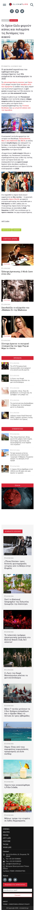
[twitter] (22, 11)
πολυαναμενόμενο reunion (14, 82)
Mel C (3, 141)
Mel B (23, 141)
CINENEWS (16, 230)
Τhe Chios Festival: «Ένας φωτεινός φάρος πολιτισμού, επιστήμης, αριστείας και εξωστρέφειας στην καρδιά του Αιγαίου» (21, 440)
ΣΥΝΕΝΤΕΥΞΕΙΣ (17, 429)
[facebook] (12, 11)
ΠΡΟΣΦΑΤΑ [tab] (17, 358)
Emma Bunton (24, 138)
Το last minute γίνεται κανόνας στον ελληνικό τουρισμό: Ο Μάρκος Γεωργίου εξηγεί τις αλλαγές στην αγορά (21, 456)
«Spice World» (14, 199)
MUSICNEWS (6, 230)
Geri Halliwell (12, 141)
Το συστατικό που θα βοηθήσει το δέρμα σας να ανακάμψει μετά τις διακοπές (21, 405)
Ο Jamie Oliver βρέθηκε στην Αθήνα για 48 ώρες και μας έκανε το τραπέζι (21, 471)
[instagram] (17, 11)
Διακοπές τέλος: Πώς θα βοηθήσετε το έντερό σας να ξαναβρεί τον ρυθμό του (21, 393)
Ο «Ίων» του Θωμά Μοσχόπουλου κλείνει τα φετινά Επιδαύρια (19, 380)
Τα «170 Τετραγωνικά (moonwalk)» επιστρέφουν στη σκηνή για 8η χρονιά (20, 368)
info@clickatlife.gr (13, 864)
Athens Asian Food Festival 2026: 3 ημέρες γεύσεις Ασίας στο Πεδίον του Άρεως (21, 417)
